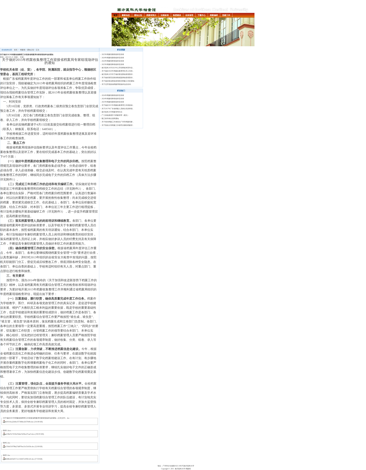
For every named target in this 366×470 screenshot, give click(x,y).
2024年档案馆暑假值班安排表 (113, 58)
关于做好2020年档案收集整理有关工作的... (118, 71)
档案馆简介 (151, 15)
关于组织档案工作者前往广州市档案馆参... (118, 122)
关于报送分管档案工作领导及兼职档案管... (118, 125)
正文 (37, 50)
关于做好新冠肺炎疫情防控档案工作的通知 (118, 81)
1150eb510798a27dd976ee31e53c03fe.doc (19, 447)
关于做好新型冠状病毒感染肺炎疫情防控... (118, 78)
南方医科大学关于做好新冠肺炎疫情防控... (118, 74)
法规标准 (165, 15)
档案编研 (214, 15)
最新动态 (126, 15)
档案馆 (22, 50)
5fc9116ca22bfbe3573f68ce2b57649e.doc (19, 422)
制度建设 (177, 15)
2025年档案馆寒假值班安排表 (113, 64)
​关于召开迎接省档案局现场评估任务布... (117, 84)
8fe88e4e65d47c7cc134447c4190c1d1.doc (19, 459)
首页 (116, 15)
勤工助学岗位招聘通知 (110, 119)
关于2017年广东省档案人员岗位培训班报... (118, 109)
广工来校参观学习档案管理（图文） (115, 115)
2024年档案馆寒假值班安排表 (113, 61)
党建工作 (226, 15)
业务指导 (189, 15)
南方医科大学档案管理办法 (112, 112)
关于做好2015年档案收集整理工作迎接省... (118, 105)
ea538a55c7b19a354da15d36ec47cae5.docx (20, 434)
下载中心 (202, 15)
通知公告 (138, 15)
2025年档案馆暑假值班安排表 (113, 54)
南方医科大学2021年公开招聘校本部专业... (118, 68)
